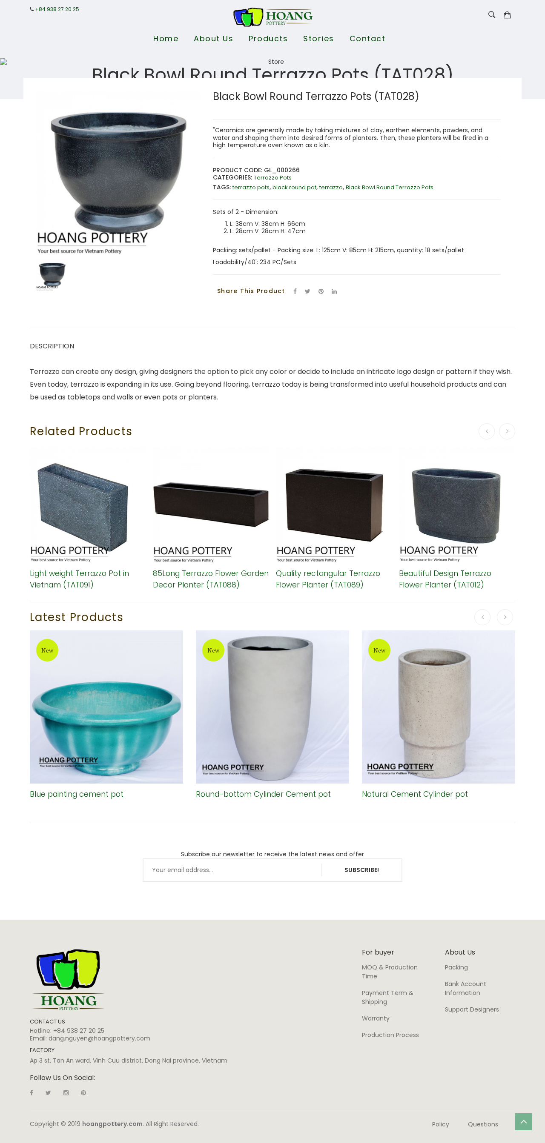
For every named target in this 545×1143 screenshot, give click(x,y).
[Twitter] (307, 291)
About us (213, 38)
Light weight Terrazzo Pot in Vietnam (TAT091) (79, 578)
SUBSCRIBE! (361, 870)
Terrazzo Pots (273, 178)
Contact (368, 38)
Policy (440, 1124)
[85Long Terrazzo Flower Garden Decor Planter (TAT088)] (211, 505)
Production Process (390, 1035)
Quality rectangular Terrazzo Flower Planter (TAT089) (328, 578)
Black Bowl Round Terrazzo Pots (389, 187)
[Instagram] (66, 1093)
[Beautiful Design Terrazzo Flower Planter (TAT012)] (457, 505)
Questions (483, 1124)
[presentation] (487, 431)
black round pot (294, 187)
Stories (318, 38)
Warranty (376, 1018)
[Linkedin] (83, 1093)
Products (268, 38)
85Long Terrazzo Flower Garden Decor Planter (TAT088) (211, 578)
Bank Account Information (465, 988)
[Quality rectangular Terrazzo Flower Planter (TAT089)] (334, 505)
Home (165, 38)
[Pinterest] (321, 291)
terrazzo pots (251, 187)
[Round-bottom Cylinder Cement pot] (272, 707)
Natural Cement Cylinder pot (415, 794)
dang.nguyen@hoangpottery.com (99, 1038)
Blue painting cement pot (76, 794)
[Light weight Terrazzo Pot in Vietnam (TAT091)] (88, 505)
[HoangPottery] (68, 979)
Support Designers (472, 1009)
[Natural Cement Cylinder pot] (438, 707)
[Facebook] (295, 291)
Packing (456, 967)
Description (52, 346)
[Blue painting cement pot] (106, 707)
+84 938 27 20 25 (57, 9)
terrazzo (331, 187)
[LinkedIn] (334, 291)
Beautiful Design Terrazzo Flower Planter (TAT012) (445, 578)
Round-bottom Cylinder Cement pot (263, 794)
